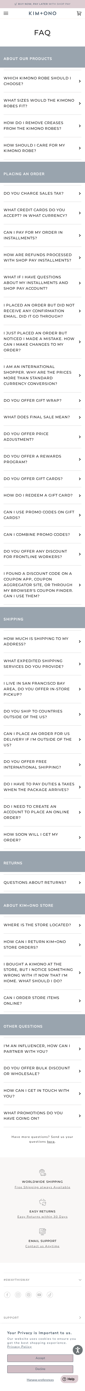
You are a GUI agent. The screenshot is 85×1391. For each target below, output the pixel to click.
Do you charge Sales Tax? (34, 193)
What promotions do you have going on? (33, 1116)
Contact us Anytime (42, 1246)
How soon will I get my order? (31, 837)
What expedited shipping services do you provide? (34, 664)
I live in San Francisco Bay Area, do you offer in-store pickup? (37, 689)
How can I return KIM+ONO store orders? (35, 945)
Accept (40, 1358)
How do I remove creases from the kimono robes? (33, 126)
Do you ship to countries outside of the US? (33, 714)
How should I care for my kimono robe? (34, 148)
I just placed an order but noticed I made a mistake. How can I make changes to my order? (39, 341)
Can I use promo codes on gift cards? (39, 515)
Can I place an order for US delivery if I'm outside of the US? (38, 739)
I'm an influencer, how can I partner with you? (37, 1049)
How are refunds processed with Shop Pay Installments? (38, 258)
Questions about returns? (35, 882)
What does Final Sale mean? (37, 417)
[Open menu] (10, 13)
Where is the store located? (37, 925)
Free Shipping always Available (42, 1187)
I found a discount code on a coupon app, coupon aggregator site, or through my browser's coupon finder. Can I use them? (38, 584)
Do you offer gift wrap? (33, 400)
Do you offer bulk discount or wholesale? (37, 1071)
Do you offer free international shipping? (32, 764)
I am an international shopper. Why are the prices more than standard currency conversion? (38, 375)
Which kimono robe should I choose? (37, 81)
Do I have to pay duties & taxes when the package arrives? (39, 787)
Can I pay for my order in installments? (33, 235)
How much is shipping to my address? (36, 642)
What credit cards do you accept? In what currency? (35, 213)
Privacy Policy (19, 1347)
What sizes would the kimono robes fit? (39, 103)
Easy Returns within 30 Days (42, 1217)
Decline (40, 1369)
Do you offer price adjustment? (26, 437)
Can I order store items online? (31, 1001)
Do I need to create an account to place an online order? (36, 812)
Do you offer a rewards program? (32, 459)
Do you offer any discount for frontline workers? (35, 554)
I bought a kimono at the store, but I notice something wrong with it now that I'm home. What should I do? (38, 972)
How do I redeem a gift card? (38, 495)
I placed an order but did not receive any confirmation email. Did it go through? (39, 311)
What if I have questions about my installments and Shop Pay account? (36, 283)
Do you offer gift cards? (33, 479)
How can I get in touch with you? (36, 1093)
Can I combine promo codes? (37, 534)
